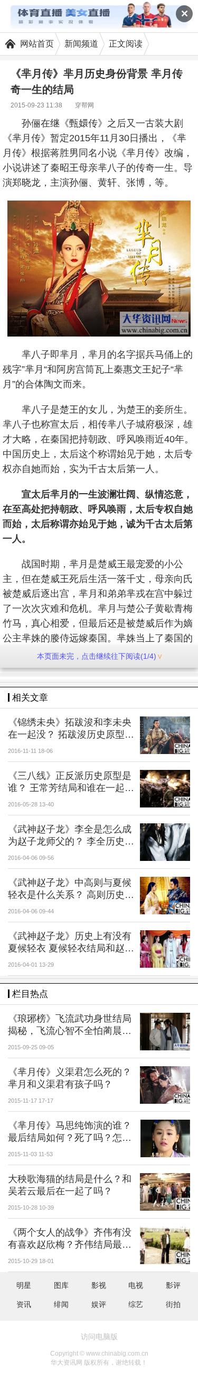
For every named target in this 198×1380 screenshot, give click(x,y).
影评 (173, 1285)
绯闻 (61, 1304)
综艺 (135, 1304)
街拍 (173, 1304)
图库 (61, 1285)
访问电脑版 (99, 1336)
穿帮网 (84, 105)
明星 (23, 1285)
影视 (98, 1285)
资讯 (23, 1304)
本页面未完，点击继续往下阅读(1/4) (96, 656)
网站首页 (37, 43)
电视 (135, 1285)
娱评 (98, 1304)
